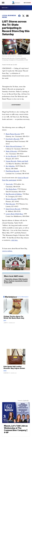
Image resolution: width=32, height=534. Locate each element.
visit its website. (7, 251)
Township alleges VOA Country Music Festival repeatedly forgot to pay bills (16, 281)
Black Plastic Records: (13, 134)
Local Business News (9, 16)
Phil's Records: (10, 204)
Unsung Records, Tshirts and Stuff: (17, 161)
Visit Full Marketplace (22, 296)
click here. (14, 240)
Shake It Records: (11, 151)
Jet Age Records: (11, 156)
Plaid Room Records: (12, 171)
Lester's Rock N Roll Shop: (14, 214)
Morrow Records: (11, 199)
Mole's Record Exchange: (14, 146)
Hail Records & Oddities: (14, 194)
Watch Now (27, 2)
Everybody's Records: (13, 139)
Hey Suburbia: (10, 166)
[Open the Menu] (3, 2)
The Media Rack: (11, 189)
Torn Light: (9, 184)
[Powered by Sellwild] (25, 400)
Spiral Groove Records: (13, 209)
